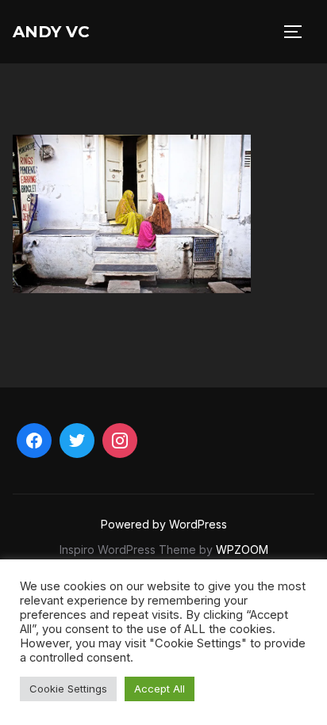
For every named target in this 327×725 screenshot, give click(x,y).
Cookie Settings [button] (68, 688)
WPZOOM (242, 549)
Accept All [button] (159, 688)
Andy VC (51, 31)
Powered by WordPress (164, 524)
